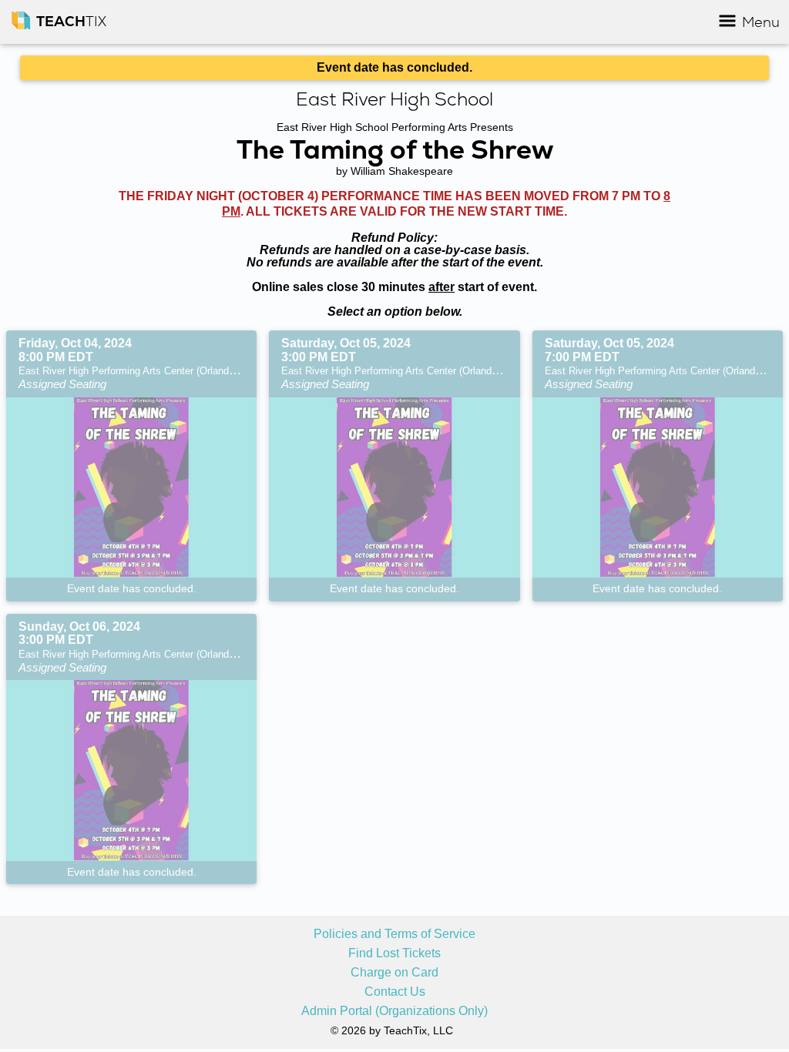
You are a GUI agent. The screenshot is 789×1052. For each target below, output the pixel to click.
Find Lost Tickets (394, 953)
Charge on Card (394, 973)
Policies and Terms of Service (394, 934)
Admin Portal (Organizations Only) (394, 1011)
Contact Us (394, 992)
